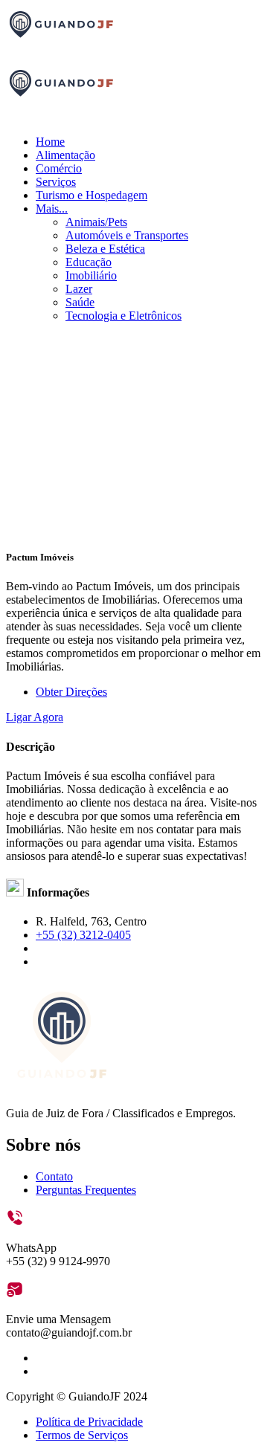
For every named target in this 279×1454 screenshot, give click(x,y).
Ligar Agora (34, 717)
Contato (54, 1176)
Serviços (56, 181)
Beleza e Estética (105, 248)
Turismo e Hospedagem (91, 195)
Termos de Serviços (82, 1435)
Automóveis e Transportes (126, 235)
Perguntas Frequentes (86, 1189)
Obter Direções (71, 691)
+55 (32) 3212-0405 (83, 934)
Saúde (79, 302)
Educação (88, 262)
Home (50, 141)
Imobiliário (91, 275)
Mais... (52, 208)
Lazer (78, 288)
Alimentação (65, 155)
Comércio (59, 168)
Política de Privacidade (89, 1421)
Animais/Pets (96, 222)
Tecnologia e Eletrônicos (123, 315)
